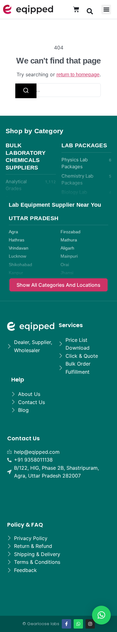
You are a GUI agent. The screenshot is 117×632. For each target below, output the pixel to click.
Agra (13, 232)
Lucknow (17, 256)
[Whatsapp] (78, 624)
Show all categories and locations (58, 285)
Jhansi (67, 272)
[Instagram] (90, 624)
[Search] (26, 90)
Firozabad (70, 232)
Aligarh (67, 248)
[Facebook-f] (66, 624)
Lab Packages (84, 145)
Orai (65, 264)
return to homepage (78, 74)
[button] (90, 11)
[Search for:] (59, 90)
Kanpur (16, 272)
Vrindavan (18, 248)
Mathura (69, 240)
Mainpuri (69, 256)
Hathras (16, 240)
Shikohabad (20, 264)
